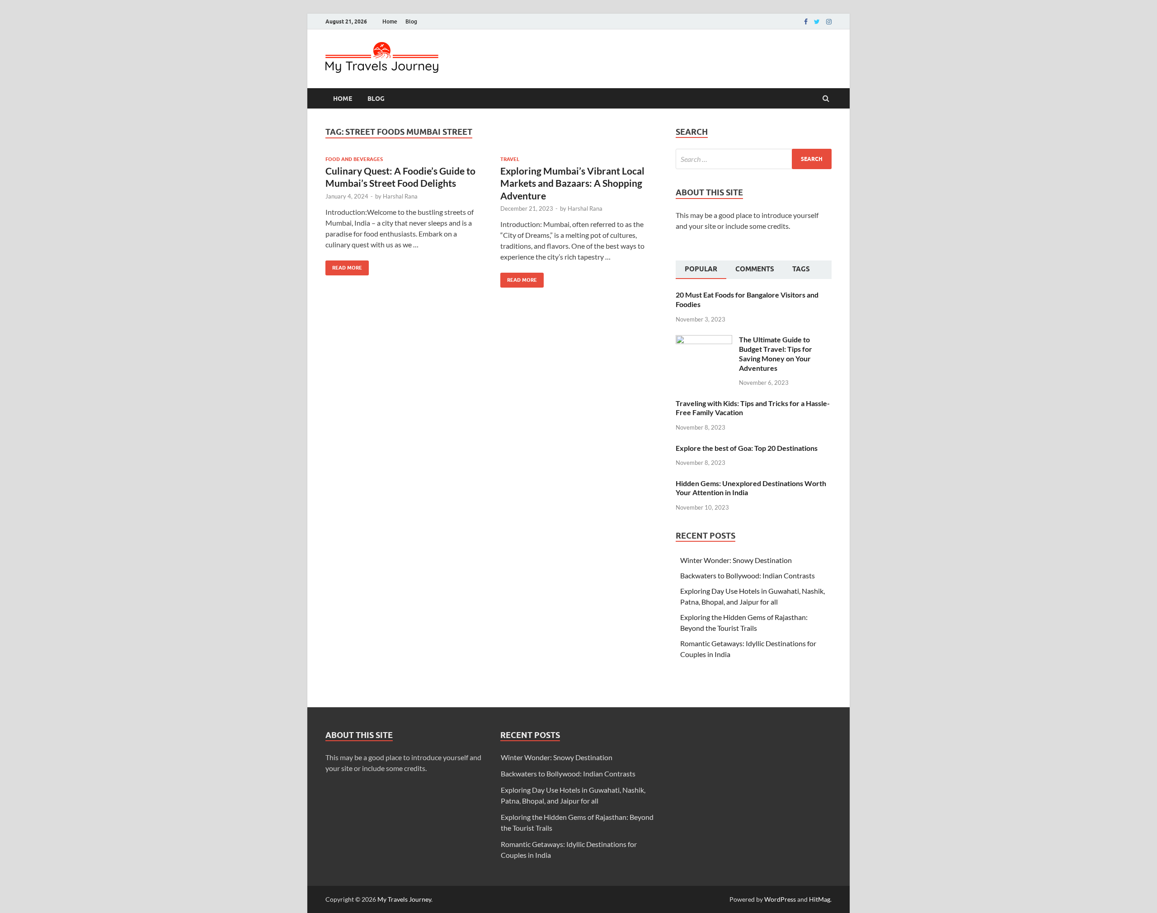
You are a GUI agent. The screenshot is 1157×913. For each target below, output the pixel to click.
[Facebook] (806, 22)
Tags (801, 269)
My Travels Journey (404, 899)
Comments (754, 269)
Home (389, 21)
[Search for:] (754, 159)
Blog (411, 21)
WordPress (780, 899)
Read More (343, 265)
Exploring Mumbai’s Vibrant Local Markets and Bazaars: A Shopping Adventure (572, 183)
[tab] (701, 269)
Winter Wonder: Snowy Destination (736, 560)
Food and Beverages (354, 159)
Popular (701, 269)
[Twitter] (817, 22)
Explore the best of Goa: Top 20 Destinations (747, 448)
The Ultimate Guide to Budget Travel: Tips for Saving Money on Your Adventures (775, 353)
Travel (509, 159)
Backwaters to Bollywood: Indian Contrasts (747, 575)
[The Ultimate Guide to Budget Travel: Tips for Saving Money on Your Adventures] (704, 340)
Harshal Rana (400, 196)
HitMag (819, 899)
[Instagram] (829, 22)
